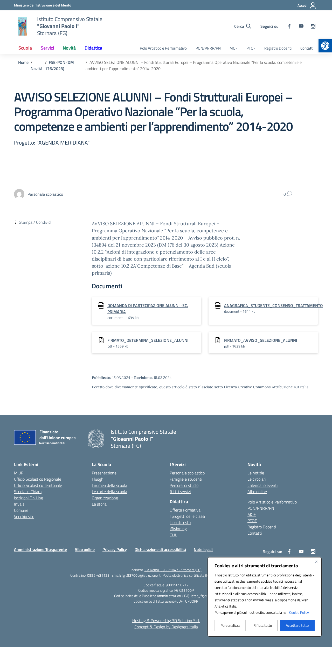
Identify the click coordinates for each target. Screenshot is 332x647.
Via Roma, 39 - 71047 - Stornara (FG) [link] (173, 570)
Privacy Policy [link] (114, 549)
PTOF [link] (250, 48)
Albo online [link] (257, 491)
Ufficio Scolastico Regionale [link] (37, 479)
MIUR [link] (19, 473)
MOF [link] (234, 48)
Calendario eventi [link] (262, 485)
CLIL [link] (173, 535)
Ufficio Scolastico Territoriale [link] (38, 485)
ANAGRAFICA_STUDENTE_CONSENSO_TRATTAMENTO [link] (273, 305)
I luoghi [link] (98, 479)
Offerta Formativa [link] (185, 510)
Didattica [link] (93, 47)
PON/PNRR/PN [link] (208, 48)
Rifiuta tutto (262, 625)
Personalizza (230, 625)
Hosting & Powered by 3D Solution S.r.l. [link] (166, 620)
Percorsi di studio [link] (184, 485)
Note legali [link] (203, 549)
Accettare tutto (297, 625)
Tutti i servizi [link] (180, 491)
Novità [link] (69, 47)
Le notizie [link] (255, 473)
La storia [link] (99, 504)
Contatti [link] (307, 48)
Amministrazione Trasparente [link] (40, 549)
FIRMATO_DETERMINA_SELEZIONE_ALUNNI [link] (147, 340)
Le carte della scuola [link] (109, 491)
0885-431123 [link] (98, 575)
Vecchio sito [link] (24, 516)
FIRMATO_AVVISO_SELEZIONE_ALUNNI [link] (260, 340)
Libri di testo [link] (180, 522)
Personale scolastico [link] (187, 473)
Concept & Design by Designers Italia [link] (166, 627)
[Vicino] (316, 562)
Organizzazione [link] (105, 498)
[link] (325, 45)
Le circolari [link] (256, 479)
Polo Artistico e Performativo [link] (163, 48)
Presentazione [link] (104, 473)
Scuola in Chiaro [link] (28, 491)
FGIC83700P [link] (184, 590)
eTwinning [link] (178, 529)
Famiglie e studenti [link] (186, 479)
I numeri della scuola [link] (109, 485)
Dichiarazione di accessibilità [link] (160, 549)
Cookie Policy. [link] (299, 612)
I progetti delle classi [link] (187, 516)
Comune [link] (21, 510)
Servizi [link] (47, 47)
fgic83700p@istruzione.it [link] (141, 575)
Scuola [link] (25, 47)
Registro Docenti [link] (278, 48)
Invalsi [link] (19, 504)
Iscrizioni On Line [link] (28, 498)
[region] (265, 597)
